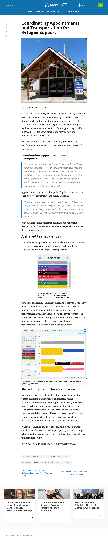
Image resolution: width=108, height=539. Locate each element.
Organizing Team (38, 456)
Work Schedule (63, 456)
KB (65, 11)
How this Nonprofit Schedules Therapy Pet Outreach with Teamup (87, 505)
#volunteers (67, 462)
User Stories (56, 11)
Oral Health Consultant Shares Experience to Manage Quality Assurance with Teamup (19, 506)
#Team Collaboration (52, 462)
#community (26, 462)
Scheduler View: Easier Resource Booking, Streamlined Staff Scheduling (52, 506)
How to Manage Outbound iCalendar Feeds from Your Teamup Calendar (36, 473)
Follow (10, 5)
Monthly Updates (42, 11)
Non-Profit (26, 456)
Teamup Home (73, 11)
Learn (29, 11)
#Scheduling (38, 462)
